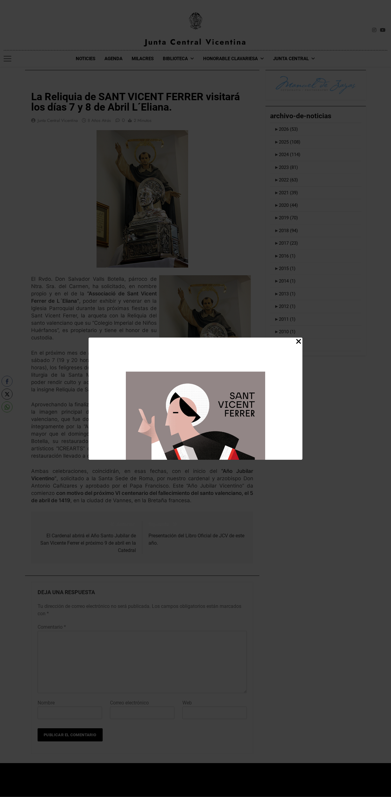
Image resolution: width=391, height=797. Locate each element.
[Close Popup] (298, 342)
